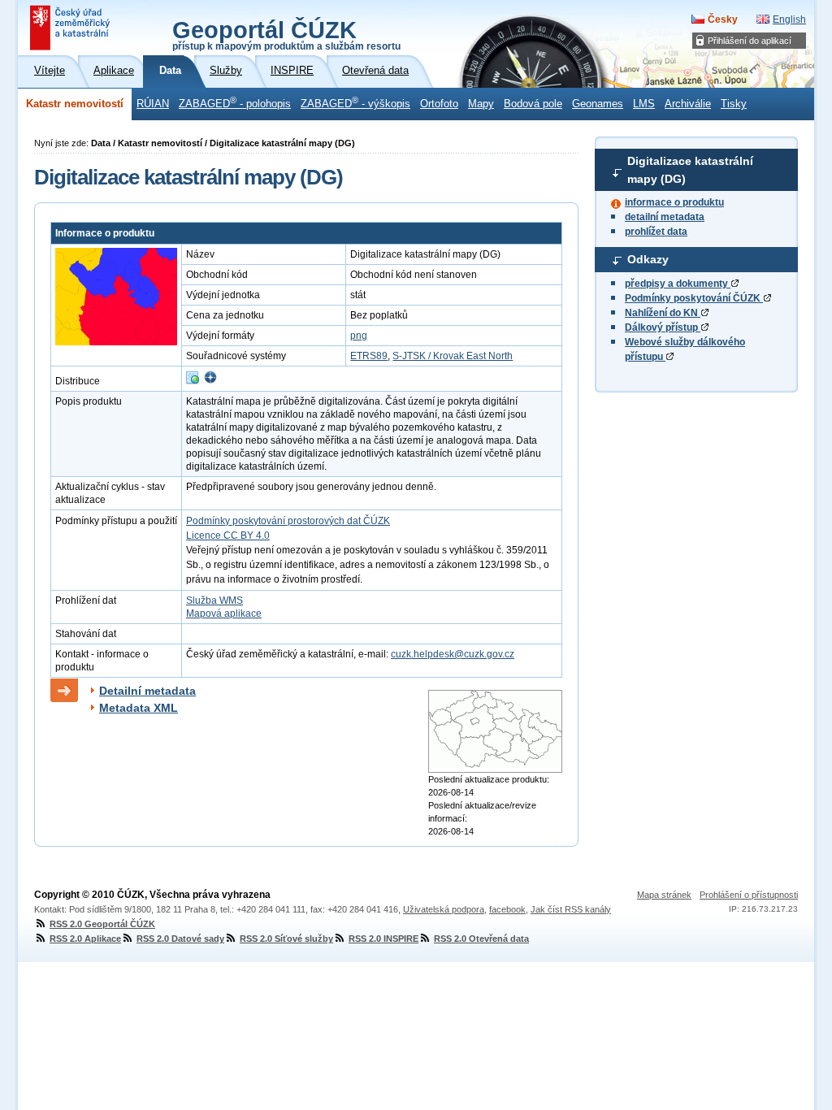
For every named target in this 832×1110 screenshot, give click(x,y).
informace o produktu (674, 202)
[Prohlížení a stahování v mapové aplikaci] (210, 381)
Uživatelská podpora (443, 909)
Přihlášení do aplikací (749, 41)
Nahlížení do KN (662, 313)
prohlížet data (656, 231)
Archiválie (688, 104)
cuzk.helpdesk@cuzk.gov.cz (452, 654)
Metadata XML (138, 707)
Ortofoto (439, 104)
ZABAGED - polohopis (235, 102)
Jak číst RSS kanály (571, 909)
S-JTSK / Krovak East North (452, 356)
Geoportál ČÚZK (286, 34)
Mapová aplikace (224, 613)
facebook (507, 909)
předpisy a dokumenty (677, 283)
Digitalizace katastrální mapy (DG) (690, 169)
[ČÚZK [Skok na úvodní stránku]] (71, 27)
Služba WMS (214, 600)
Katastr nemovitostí (75, 104)
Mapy (481, 104)
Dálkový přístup (662, 327)
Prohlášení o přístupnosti (749, 895)
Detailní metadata (147, 690)
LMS (644, 104)
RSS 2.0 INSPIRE (383, 938)
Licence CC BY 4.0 (228, 535)
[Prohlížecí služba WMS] (192, 381)
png (358, 335)
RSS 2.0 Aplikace (85, 938)
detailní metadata (664, 217)
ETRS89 (369, 356)
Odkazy (648, 259)
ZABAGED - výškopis (355, 102)
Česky (723, 19)
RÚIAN (152, 104)
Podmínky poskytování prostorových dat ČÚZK (288, 521)
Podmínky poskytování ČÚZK (694, 298)
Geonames (597, 104)
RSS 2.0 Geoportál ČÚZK (102, 924)
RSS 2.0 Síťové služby (286, 938)
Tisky (734, 104)
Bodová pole (533, 104)
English (789, 19)
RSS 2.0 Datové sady (180, 938)
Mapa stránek (664, 895)
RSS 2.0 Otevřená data (481, 938)
